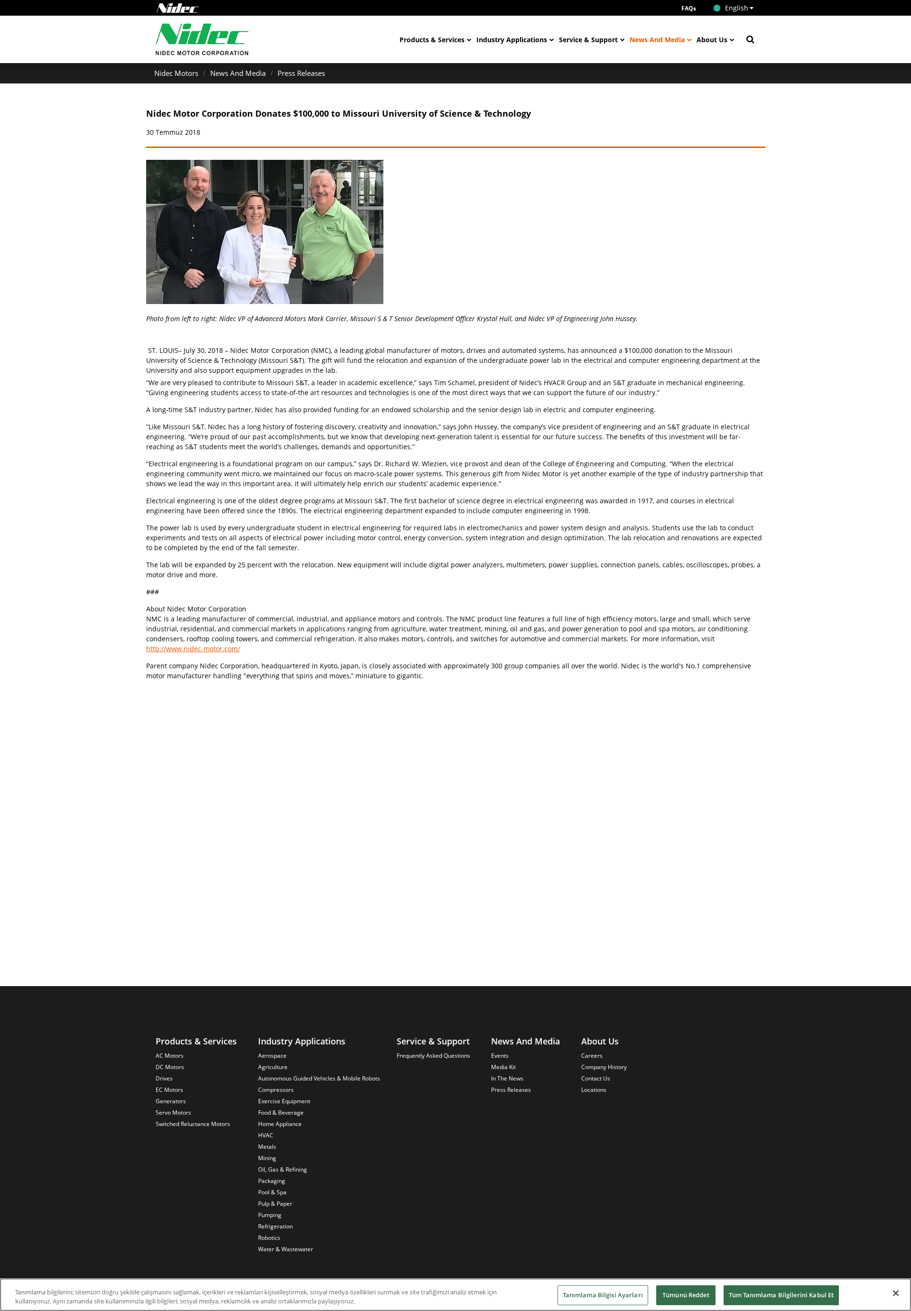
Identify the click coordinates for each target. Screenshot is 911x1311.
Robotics (269, 1238)
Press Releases (301, 73)
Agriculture (273, 1067)
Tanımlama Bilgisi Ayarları (602, 1295)
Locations (593, 1090)
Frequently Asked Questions (433, 1056)
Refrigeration (275, 1226)
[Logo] (178, 8)
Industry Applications (511, 39)
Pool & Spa (272, 1192)
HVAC (265, 1135)
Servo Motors (173, 1112)
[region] (455, 1294)
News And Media (657, 39)
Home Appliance (280, 1124)
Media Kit (503, 1067)
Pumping (269, 1215)
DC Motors (170, 1067)
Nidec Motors (176, 73)
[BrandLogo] (202, 39)
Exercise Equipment (284, 1101)
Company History (604, 1067)
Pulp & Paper (275, 1204)
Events (500, 1056)
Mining (267, 1158)
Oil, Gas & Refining (282, 1169)
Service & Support (588, 39)
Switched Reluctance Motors (193, 1124)
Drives (164, 1078)
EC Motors (169, 1090)
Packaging (271, 1181)
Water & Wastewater (285, 1249)
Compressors (276, 1090)
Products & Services (432, 39)
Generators (171, 1101)
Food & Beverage (281, 1112)
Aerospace (272, 1056)
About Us (712, 39)
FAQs (688, 8)
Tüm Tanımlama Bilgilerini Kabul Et (781, 1295)
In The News (507, 1078)
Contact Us (595, 1078)
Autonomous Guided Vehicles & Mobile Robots (319, 1078)
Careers (592, 1056)
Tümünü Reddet (685, 1295)
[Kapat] (895, 1293)
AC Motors (170, 1056)
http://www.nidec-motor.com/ (193, 648)
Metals (267, 1147)
